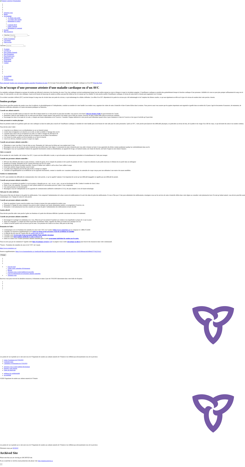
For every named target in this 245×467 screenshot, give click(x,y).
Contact (6, 63)
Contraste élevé (12, 25)
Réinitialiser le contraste (15, 28)
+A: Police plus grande (15, 19)
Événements (7, 59)
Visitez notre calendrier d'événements (19, 268)
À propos (6, 49)
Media (6, 14)
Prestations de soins (41, 83)
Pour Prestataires (9, 54)
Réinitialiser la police (14, 21)
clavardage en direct (73, 242)
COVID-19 (7, 51)
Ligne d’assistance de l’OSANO (13, 360)
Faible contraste (12, 26)
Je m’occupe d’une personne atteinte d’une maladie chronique (34, 235)
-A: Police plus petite (14, 18)
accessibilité (7, 375)
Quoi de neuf (12, 267)
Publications (7, 61)
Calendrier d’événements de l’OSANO (15, 363)
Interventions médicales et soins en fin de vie (28, 237)
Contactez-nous (8, 79)
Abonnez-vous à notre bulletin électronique (17, 367)
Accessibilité (7, 16)
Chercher (6, 35)
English (6, 30)
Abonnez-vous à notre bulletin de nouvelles (21, 272)
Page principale (4, 83)
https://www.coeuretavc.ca (61, 230)
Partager (3, 255)
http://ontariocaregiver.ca (45, 461)
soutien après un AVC (37, 233)
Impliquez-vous (8, 57)
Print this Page (97, 83)
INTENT (15, 448)
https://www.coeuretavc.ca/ (8, 248)
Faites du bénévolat (10, 370)
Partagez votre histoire (10, 368)
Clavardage (7, 40)
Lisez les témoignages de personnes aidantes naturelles (24, 273)
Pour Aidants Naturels (10, 52)
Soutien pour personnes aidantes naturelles (22, 83)
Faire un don (7, 42)
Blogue (10, 270)
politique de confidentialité (12, 373)
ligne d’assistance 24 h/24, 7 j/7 (42, 242)
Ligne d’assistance (9, 39)
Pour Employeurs (9, 56)
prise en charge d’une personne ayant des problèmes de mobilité (53, 231)
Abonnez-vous (8, 13)
